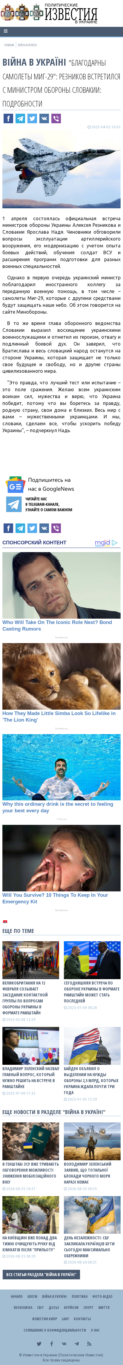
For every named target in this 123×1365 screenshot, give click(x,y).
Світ (40, 1307)
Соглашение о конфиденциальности (55, 1330)
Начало (17, 1296)
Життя (103, 1307)
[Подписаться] (40, 485)
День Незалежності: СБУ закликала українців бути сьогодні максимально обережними (89, 1246)
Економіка (23, 1307)
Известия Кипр (44, 1318)
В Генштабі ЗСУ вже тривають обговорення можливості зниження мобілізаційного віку (30, 1173)
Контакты (82, 1318)
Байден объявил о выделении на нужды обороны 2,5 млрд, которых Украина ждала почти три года (91, 1080)
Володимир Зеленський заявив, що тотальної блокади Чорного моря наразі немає (87, 1173)
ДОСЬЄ (54, 1307)
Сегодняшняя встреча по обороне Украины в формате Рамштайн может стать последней (91, 992)
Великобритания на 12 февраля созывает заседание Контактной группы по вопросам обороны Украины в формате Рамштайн (25, 998)
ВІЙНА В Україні (34, 62)
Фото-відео (102, 1296)
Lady (65, 1318)
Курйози (71, 1307)
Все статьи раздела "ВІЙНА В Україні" (41, 1274)
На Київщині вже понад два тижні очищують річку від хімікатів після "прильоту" (29, 1243)
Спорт (88, 1307)
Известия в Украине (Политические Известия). (63, 1355)
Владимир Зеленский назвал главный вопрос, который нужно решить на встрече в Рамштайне (30, 1077)
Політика (79, 1296)
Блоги (32, 1296)
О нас (95, 1330)
